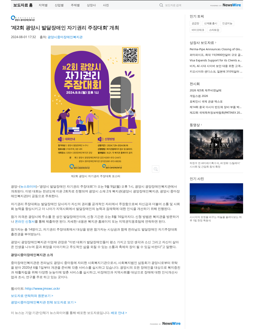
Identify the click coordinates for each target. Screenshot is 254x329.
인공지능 (227, 23)
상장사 (91, 5)
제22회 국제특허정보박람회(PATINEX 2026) (217, 112)
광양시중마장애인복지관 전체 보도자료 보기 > (43, 302)
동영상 (195, 125)
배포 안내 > (119, 313)
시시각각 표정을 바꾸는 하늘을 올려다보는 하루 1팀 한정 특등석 (216, 218)
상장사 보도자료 (202, 42)
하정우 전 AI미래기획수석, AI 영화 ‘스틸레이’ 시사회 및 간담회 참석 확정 (215, 164)
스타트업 (214, 30)
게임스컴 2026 (199, 96)
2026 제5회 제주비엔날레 (205, 90)
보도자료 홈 (23, 4)
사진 (106, 5)
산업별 (59, 5)
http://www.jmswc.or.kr (42, 288)
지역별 (43, 5)
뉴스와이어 (28, 186)
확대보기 (155, 169)
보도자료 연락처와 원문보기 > (32, 295)
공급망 (195, 23)
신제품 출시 (210, 23)
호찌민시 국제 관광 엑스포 (206, 101)
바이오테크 (198, 30)
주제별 (75, 5)
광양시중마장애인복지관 (65, 37)
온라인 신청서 (25, 221)
